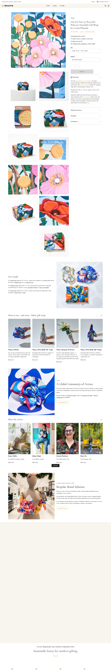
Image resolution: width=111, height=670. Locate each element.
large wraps (13, 291)
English (93, 1)
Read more (11, 360)
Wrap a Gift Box (13, 350)
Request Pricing (62, 508)
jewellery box (18, 282)
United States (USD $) (103, 1)
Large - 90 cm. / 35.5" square (80, 51)
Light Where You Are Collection (84, 81)
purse (24, 292)
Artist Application (62, 402)
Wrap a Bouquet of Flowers (65, 350)
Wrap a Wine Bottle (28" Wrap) (90, 350)
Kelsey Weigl (36, 456)
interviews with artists (87, 395)
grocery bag (18, 292)
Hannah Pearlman (62, 456)
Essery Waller (12, 456)
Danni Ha (83, 456)
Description (76, 77)
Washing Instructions (76, 110)
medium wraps (14, 285)
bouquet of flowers (33, 287)
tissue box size (29, 282)
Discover (55, 656)
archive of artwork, (72, 395)
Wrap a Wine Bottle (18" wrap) (42, 350)
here (88, 103)
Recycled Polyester (77, 60)
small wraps (13, 280)
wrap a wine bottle (44, 287)
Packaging (73, 116)
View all (55, 465)
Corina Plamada (84, 85)
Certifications (74, 121)
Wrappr (73, 18)
